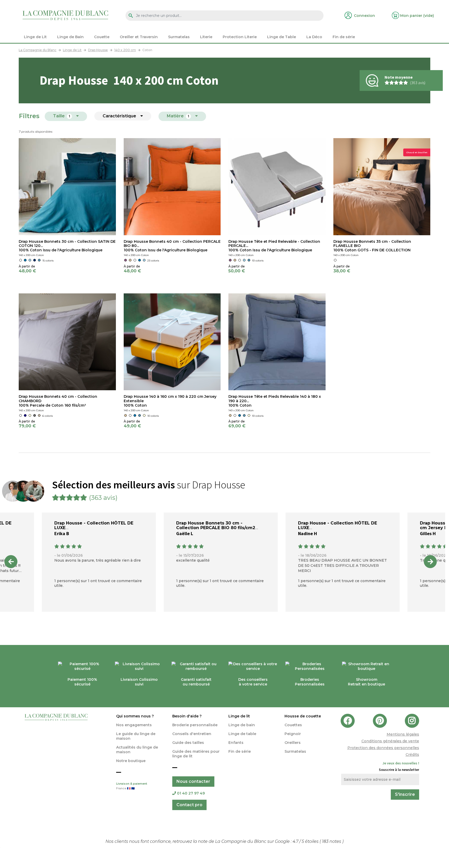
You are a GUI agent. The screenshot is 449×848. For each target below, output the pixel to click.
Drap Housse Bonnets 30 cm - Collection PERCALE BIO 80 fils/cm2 (215, 525)
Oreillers (293, 742)
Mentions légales (403, 734)
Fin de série (239, 751)
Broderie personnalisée (194, 725)
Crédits (412, 754)
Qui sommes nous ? (135, 716)
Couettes (293, 725)
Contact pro (189, 804)
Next (430, 561)
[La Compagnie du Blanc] (65, 15)
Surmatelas (295, 751)
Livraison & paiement (131, 786)
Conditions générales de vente (390, 741)
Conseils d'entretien (191, 733)
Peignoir (293, 733)
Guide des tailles (188, 742)
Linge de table (242, 733)
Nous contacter (193, 781)
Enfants (235, 742)
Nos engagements (134, 725)
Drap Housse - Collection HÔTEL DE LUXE (93, 525)
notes (332, 841)
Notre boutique (131, 760)
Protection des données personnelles (383, 747)
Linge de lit (239, 716)
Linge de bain (241, 725)
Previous (10, 561)
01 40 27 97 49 (191, 793)
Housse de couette (303, 716)
